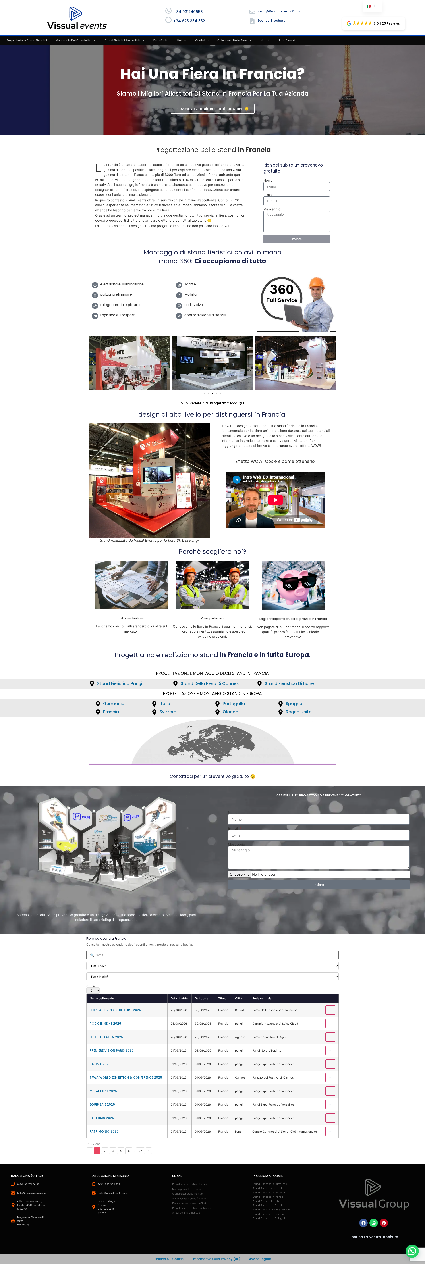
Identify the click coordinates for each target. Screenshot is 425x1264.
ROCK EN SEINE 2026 (105, 1023)
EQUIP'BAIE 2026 (102, 1104)
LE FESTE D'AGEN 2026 (106, 1037)
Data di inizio (179, 998)
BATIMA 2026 (100, 1064)
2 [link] (105, 1151)
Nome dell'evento (102, 998)
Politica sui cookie (169, 1259)
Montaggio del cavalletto (73, 40)
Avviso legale (260, 1259)
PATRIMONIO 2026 (104, 1131)
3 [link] (113, 1151)
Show (90, 986)
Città (238, 998)
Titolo (222, 998)
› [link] (148, 1151)
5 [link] (129, 1151)
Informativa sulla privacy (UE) (216, 1259)
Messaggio (271, 209)
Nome (268, 180)
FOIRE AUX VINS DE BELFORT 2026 (115, 1010)
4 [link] (121, 1151)
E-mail (268, 194)
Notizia (265, 40)
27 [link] (140, 1151)
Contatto (202, 40)
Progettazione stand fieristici (27, 40)
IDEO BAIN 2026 (102, 1118)
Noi (179, 40)
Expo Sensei (287, 40)
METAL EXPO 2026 (103, 1091)
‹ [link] (89, 1151)
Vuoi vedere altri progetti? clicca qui (212, 403)
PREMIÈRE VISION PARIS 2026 (111, 1050)
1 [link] (97, 1151)
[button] (373, 23)
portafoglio (160, 40)
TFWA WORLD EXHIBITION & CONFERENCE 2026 (126, 1077)
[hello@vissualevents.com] (252, 12)
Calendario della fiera (232, 40)
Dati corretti (203, 998)
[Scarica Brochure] (252, 21)
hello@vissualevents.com (278, 11)
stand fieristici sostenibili (122, 40)
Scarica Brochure (271, 20)
